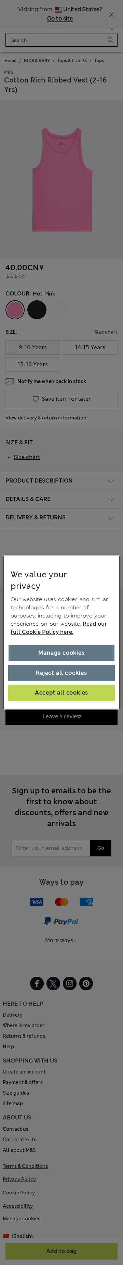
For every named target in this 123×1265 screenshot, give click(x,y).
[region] (61, 632)
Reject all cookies (61, 672)
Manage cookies (61, 652)
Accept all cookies (61, 692)
